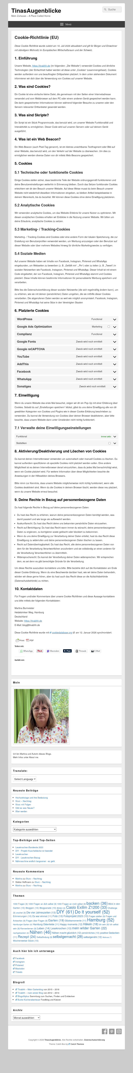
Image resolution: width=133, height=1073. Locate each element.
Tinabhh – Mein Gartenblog (30, 989)
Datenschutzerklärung (94, 1039)
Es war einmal (42, 916)
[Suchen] (105, 9)
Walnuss (107, 937)
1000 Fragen (20, 903)
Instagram (20, 961)
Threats (18, 971)
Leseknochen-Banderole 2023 (29, 847)
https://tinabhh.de (41, 65)
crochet (21, 912)
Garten (56, 920)
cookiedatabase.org (62, 632)
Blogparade (48, 907)
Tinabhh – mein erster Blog (30, 992)
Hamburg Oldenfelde (46, 924)
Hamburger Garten (22, 924)
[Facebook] (104, 1031)
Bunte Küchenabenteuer (29, 999)
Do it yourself (92, 911)
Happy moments (71, 924)
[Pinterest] (112, 1031)
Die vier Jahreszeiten (41, 912)
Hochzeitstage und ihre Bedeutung (31, 797)
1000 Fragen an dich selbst (42, 903)
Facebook (19, 958)
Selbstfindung (44, 937)
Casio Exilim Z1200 (86, 907)
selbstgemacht (68, 936)
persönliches (91, 932)
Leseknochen (21, 854)
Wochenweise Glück (26, 940)
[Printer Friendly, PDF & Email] (25, 640)
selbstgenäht (93, 937)
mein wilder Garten (89, 928)
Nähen (40, 932)
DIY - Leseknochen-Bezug (27, 857)
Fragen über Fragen (37, 920)
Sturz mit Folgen (23, 804)
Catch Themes (77, 1044)
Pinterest (19, 965)
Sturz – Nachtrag (23, 801)
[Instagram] (119, 1031)
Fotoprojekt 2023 (76, 916)
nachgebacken (21, 933)
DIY (65, 911)
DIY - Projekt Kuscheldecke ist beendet (34, 850)
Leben (43, 928)
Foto (58, 916)
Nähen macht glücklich (66, 932)
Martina (18, 878)
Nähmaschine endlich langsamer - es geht (35, 861)
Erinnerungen (22, 916)
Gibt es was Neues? (24, 807)
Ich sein (104, 924)
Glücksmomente (75, 920)
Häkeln (90, 924)
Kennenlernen (28, 928)
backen (97, 903)
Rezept (27, 936)
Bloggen (32, 907)
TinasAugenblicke (36, 10)
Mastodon (19, 968)
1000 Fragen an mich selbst (71, 903)
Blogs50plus (23, 996)
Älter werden (21, 811)
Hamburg (100, 919)
